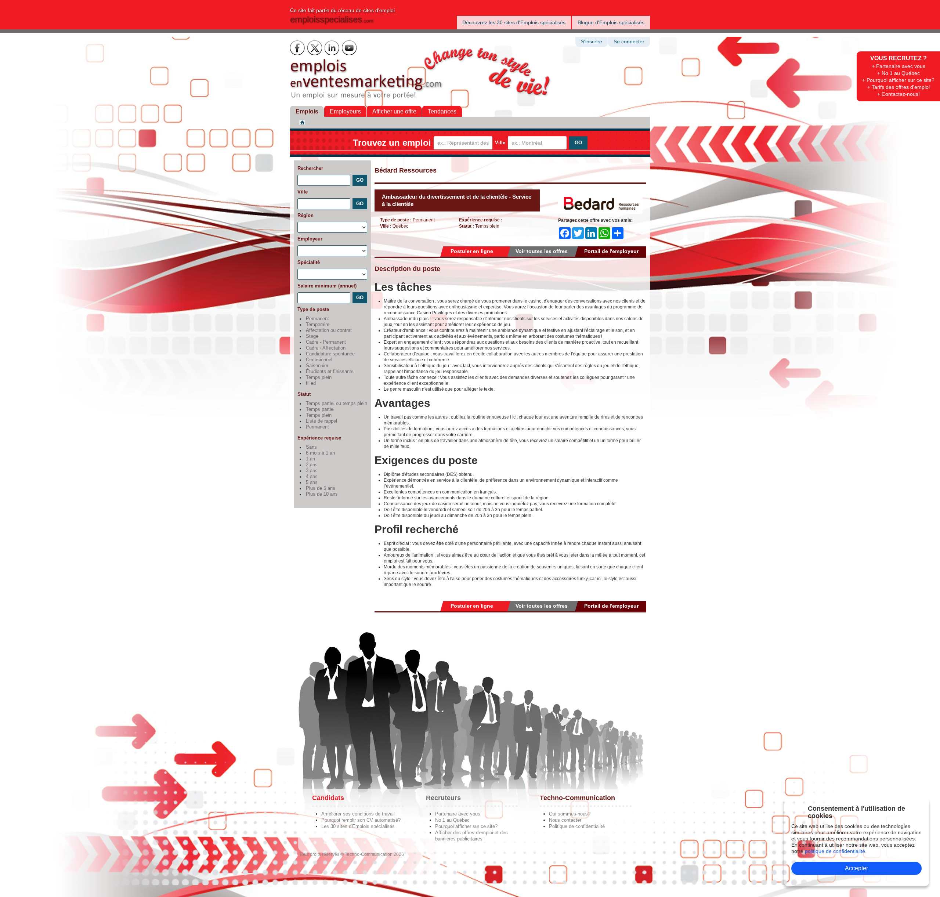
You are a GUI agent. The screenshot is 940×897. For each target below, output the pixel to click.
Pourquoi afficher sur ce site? (466, 826)
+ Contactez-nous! (898, 94)
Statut (304, 394)
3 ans (312, 470)
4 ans (312, 476)
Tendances (442, 111)
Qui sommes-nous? (569, 814)
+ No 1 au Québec (898, 73)
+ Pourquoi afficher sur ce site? (898, 80)
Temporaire (317, 324)
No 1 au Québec (452, 820)
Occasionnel (319, 359)
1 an (310, 459)
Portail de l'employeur (611, 251)
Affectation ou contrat (329, 330)
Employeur (309, 239)
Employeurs (345, 111)
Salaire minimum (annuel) (327, 286)
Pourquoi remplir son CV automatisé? (361, 820)
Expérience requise (319, 438)
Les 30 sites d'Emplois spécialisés (358, 826)
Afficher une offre (394, 111)
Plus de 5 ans (320, 488)
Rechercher (310, 168)
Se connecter (629, 41)
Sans (311, 447)
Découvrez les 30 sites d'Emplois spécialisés (513, 22)
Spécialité (308, 262)
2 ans (312, 464)
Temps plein (319, 377)
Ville (500, 142)
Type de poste (313, 309)
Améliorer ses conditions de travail (358, 814)
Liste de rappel (321, 421)
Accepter (856, 868)
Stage (312, 336)
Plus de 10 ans (322, 494)
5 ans (312, 482)
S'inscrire (591, 41)
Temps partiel (320, 409)
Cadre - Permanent (326, 342)
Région (305, 215)
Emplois (307, 111)
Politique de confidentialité (577, 826)
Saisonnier (317, 365)
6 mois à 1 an (320, 453)
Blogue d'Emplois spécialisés (611, 22)
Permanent (317, 318)
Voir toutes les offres (542, 251)
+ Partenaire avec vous (898, 66)
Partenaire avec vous (457, 814)
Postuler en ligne (472, 251)
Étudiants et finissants (330, 371)
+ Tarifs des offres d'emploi (898, 87)
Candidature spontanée (330, 354)
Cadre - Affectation (326, 348)
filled (311, 383)
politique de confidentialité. (836, 851)
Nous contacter (565, 820)
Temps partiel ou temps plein (336, 403)
